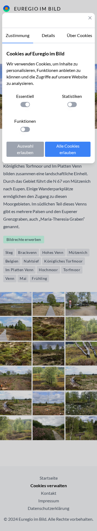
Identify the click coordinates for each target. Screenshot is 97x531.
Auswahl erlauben (25, 149)
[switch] (25, 104)
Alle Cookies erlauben (67, 149)
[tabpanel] (48, 103)
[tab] (17, 35)
